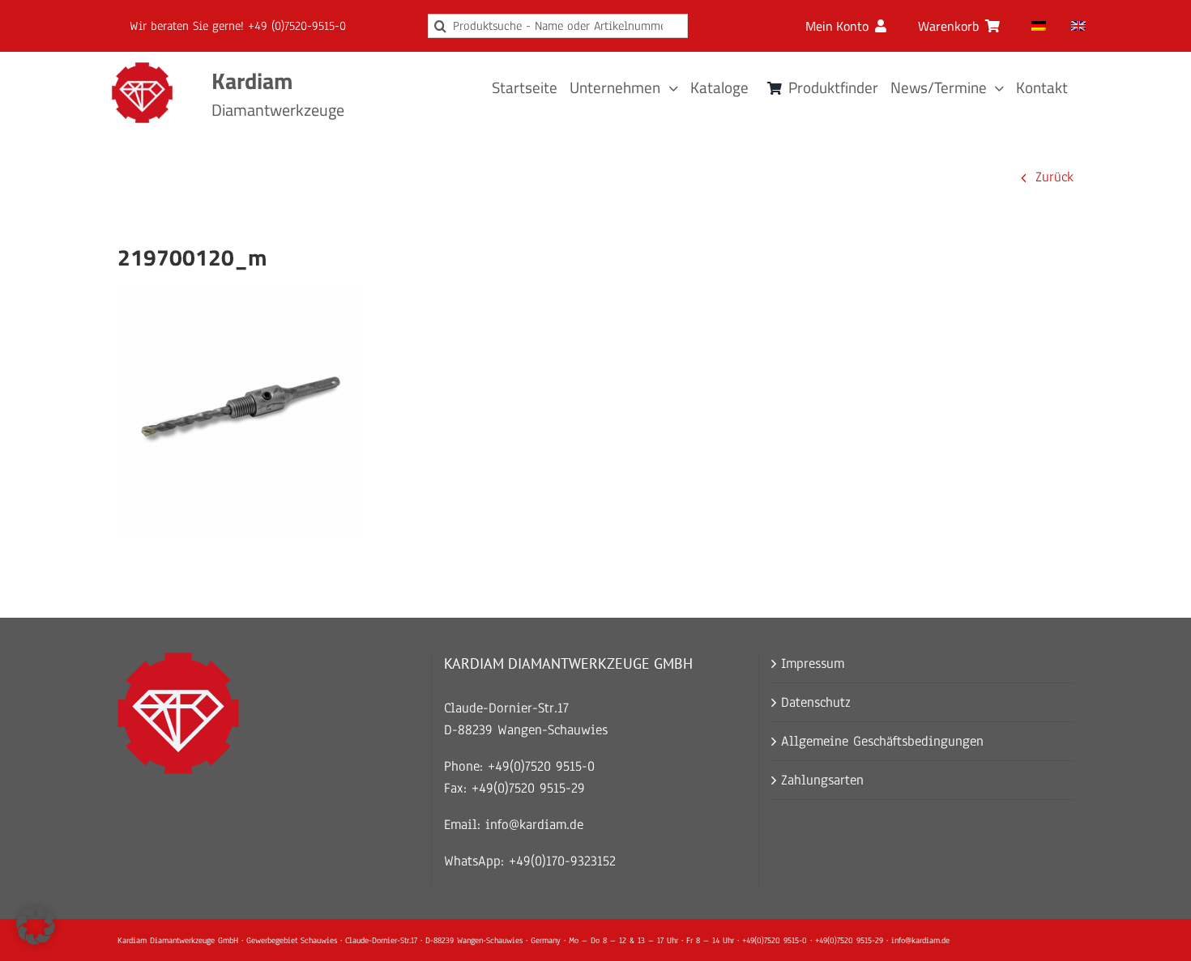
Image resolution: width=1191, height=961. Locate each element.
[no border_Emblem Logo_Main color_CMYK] (142, 69)
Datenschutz (816, 702)
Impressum (812, 663)
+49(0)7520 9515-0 (541, 766)
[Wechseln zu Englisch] (1078, 26)
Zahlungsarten (822, 780)
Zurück (1054, 177)
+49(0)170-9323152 (562, 861)
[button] (35, 925)
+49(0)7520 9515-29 (528, 788)
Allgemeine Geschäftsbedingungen (882, 741)
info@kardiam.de (534, 824)
